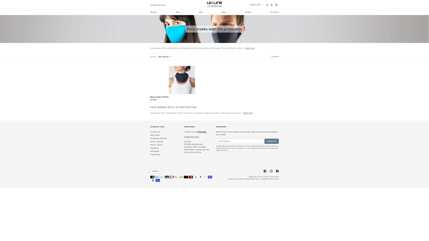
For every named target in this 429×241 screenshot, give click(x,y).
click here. (224, 150)
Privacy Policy (274, 177)
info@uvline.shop (191, 137)
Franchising (155, 154)
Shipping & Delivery (158, 138)
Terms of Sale (263, 177)
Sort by (153, 57)
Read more (250, 48)
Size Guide (154, 135)
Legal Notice (252, 177)
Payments (154, 148)
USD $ (155, 171)
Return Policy (156, 145)
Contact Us (155, 132)
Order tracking (156, 141)
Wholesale (154, 151)
